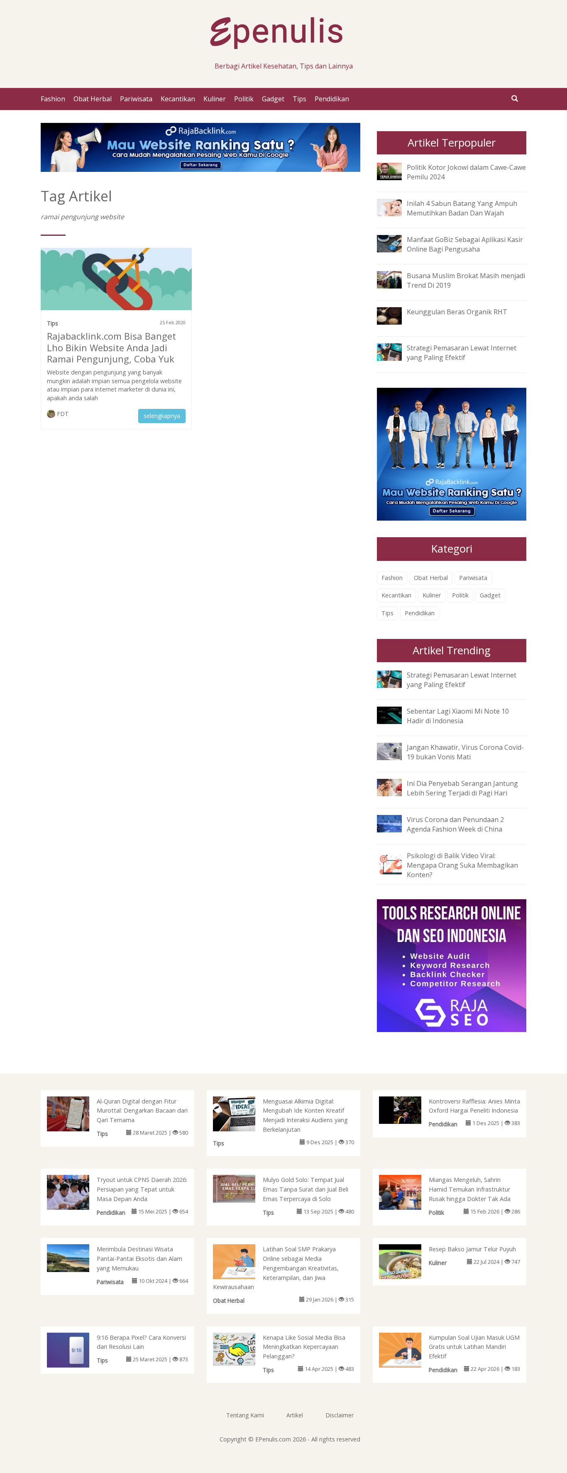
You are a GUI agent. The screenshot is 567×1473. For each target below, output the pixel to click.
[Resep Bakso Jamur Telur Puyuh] (408, 1265)
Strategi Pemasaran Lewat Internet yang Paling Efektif (461, 352)
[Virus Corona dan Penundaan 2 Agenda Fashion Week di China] (395, 822)
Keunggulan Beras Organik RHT (457, 311)
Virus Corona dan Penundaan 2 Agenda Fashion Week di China (455, 824)
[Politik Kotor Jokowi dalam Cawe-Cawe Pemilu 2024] (395, 170)
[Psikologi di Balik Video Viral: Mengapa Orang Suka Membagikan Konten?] (395, 862)
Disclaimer (339, 1415)
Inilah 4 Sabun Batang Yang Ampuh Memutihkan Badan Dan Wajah (462, 208)
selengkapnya (162, 416)
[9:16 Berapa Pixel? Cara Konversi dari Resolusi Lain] (76, 1349)
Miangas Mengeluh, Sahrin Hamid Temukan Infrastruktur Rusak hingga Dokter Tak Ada (470, 1189)
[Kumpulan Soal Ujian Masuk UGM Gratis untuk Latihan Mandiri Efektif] (408, 1351)
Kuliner (214, 98)
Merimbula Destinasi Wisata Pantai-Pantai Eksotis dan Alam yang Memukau (139, 1258)
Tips (299, 98)
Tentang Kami (245, 1415)
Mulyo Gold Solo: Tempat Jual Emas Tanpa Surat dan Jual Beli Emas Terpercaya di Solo (305, 1189)
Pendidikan (332, 98)
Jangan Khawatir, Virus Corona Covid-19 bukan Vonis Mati (465, 752)
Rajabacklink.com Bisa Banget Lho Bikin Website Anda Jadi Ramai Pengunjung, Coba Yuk (111, 347)
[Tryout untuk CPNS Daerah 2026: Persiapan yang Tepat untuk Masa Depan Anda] (76, 1194)
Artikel (294, 1415)
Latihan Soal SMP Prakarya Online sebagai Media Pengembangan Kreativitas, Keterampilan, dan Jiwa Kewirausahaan (276, 1268)
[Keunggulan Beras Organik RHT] (395, 315)
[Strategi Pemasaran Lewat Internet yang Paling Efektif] (395, 351)
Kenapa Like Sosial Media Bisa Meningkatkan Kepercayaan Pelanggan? (304, 1347)
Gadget (273, 98)
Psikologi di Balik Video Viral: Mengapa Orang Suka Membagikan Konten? (462, 865)
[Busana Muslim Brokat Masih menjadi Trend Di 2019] (395, 279)
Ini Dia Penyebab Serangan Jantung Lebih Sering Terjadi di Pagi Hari (462, 788)
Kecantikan (178, 98)
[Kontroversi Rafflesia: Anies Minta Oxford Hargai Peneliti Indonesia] (408, 1109)
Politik (244, 98)
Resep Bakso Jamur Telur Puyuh (472, 1249)
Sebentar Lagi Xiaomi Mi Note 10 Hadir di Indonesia (458, 716)
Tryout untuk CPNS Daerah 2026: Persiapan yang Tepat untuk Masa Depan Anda (142, 1189)
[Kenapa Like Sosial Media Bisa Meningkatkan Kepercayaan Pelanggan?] (242, 1348)
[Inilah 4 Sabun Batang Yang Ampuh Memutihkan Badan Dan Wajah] (395, 206)
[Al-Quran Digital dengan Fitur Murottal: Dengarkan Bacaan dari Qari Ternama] (76, 1114)
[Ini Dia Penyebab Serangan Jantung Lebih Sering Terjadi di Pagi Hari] (395, 786)
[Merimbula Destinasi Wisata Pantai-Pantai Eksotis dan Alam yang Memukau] (76, 1257)
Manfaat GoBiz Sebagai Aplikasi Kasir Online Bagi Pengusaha (465, 244)
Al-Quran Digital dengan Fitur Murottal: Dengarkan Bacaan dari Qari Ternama (142, 1110)
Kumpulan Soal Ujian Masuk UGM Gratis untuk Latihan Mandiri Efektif (474, 1347)
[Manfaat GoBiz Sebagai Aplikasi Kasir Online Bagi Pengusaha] (395, 242)
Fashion (53, 98)
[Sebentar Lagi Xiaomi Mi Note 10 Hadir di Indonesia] (395, 714)
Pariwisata (136, 98)
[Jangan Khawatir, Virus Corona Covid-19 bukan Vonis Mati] (395, 750)
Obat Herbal (92, 98)
